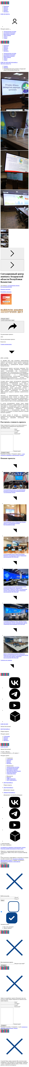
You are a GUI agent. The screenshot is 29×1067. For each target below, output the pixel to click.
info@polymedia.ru (12, 62)
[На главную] (5, 3)
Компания (6, 6)
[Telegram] (15, 699)
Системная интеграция (9, 32)
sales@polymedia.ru (8, 787)
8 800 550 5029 (4, 14)
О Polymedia (7, 736)
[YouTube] (15, 710)
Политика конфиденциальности (9, 848)
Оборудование (7, 35)
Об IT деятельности (12, 780)
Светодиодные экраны (13, 590)
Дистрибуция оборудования (14, 771)
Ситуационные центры (13, 285)
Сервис (5, 38)
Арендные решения (12, 772)
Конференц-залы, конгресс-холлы (17, 621)
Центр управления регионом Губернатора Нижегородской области (14, 654)
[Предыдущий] (12, 253)
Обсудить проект (5, 63)
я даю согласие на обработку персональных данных (13, 454)
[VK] (15, 687)
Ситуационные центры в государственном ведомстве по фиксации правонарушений (14, 490)
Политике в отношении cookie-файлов (10, 861)
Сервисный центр (11, 773)
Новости (6, 7)
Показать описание (5, 289)
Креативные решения (9, 34)
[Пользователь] (15, 26)
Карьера (6, 10)
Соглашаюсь (4, 863)
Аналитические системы (10, 31)
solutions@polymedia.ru (9, 792)
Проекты (6, 9)
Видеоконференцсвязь (6, 286)
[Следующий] (12, 265)
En (9, 14)
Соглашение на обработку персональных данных (13, 847)
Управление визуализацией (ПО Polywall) (15, 556)
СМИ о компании (11, 778)
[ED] (15, 721)
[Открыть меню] (10, 29)
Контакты (6, 11)
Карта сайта (20, 848)
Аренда (5, 36)
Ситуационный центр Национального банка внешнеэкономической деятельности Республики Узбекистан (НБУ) (15, 588)
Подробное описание (6, 291)
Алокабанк (6, 621)
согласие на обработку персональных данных (14, 1027)
